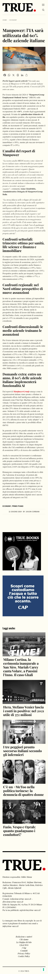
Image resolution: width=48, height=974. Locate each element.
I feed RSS (23, 945)
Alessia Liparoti (14, 888)
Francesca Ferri (19, 882)
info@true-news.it (10, 926)
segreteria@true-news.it (30, 910)
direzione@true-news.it (13, 901)
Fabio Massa (26, 877)
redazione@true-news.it (20, 898)
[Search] (43, 9)
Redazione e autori (24, 936)
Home (5, 20)
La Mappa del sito (24, 942)
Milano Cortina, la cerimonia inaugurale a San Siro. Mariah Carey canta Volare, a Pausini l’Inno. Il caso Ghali (21, 667)
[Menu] (43, 4)
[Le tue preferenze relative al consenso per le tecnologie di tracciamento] (43, 969)
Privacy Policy (24, 953)
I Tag (24, 947)
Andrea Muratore (10, 885)
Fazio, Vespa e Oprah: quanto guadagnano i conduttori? (19, 831)
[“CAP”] (23, 595)
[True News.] (19, 7)
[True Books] (22, 569)
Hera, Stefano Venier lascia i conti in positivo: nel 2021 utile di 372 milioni (23, 711)
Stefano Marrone (34, 882)
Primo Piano (17, 506)
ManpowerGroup (21, 391)
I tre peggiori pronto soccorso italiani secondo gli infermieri (22, 751)
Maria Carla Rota (26, 885)
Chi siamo (24, 939)
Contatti (24, 950)
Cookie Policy (24, 956)
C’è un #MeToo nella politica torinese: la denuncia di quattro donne (23, 791)
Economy (13, 20)
